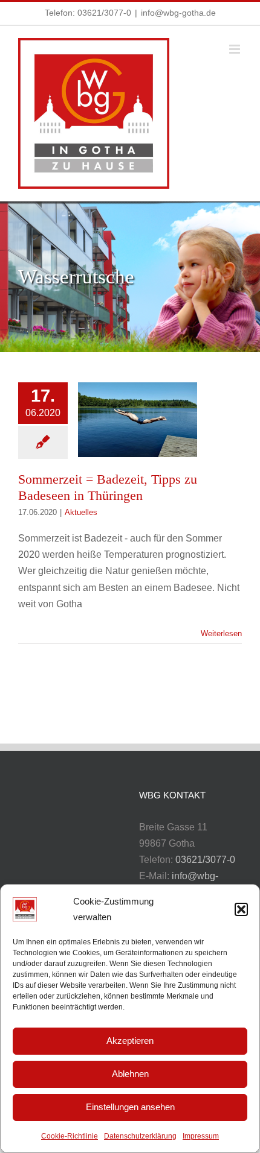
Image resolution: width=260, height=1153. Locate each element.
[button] (241, 909)
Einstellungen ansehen (130, 1107)
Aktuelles (81, 512)
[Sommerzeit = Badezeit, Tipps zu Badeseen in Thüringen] (137, 419)
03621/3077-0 (104, 12)
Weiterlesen (221, 633)
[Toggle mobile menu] (235, 49)
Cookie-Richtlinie (69, 1136)
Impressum (201, 1136)
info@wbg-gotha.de (178, 12)
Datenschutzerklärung (140, 1136)
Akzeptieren (130, 1040)
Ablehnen (130, 1074)
